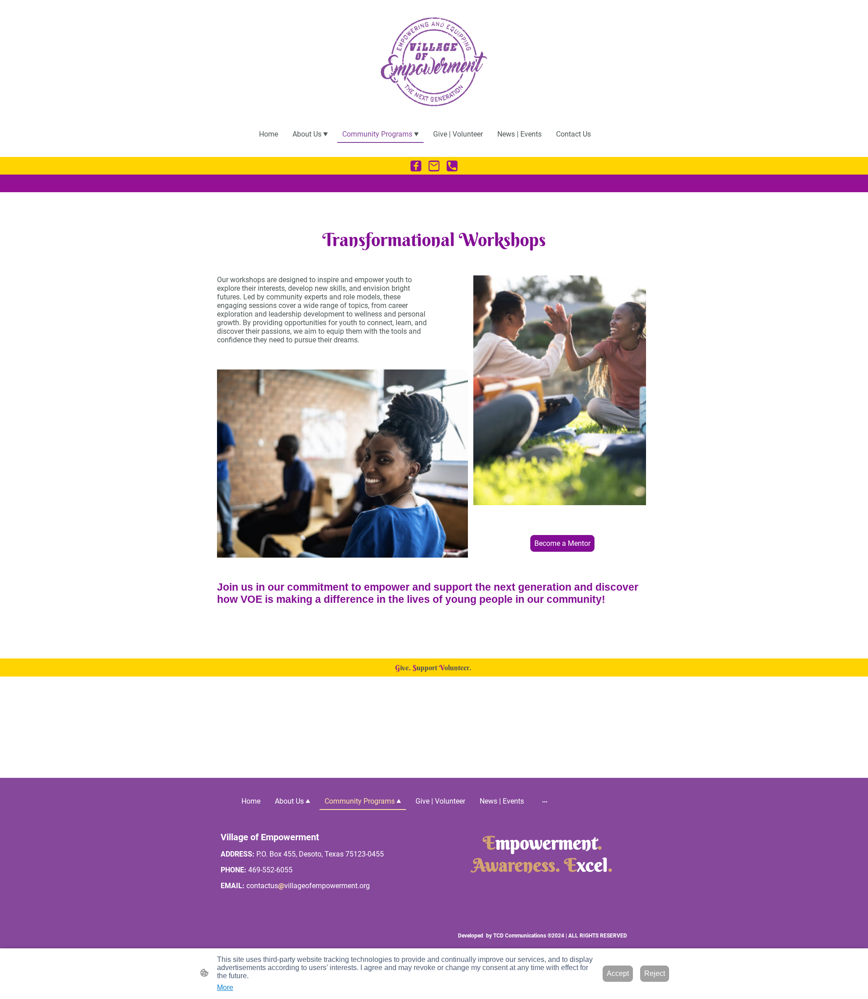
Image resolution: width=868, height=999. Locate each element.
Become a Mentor (562, 543)
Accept (618, 973)
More (225, 987)
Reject (654, 973)
